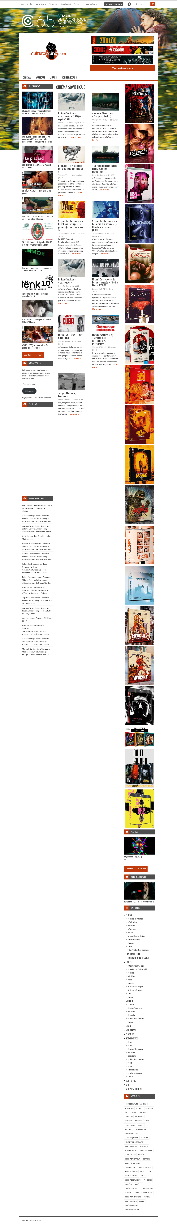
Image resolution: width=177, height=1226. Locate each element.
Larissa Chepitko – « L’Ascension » (67, 281)
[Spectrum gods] (139, 604)
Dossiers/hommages (134, 1007)
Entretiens (131, 925)
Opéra (129, 1062)
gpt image (26, 618)
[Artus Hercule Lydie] (139, 644)
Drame (142, 1201)
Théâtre (130, 1076)
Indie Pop (138, 1121)
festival (147, 1197)
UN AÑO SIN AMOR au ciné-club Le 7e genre (36, 192)
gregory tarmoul (29, 526)
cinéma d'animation (133, 1163)
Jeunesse (130, 983)
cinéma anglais (141, 1129)
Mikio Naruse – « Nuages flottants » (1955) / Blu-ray (36, 320)
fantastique (130, 1167)
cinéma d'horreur (132, 1159)
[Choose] (139, 162)
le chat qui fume (132, 1138)
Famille (141, 1125)
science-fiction (131, 1176)
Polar (129, 993)
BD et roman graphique (135, 965)
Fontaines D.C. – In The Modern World (139, 901)
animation (129, 1108)
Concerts (130, 1004)
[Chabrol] (139, 563)
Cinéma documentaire (144, 1193)
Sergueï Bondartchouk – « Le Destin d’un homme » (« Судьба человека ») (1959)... (104, 225)
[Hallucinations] (139, 242)
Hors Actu (131, 1014)
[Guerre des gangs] (139, 483)
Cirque (129, 1041)
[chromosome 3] (139, 282)
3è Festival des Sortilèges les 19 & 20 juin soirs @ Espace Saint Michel (37, 243)
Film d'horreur (131, 1171)
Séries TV (130, 946)
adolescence (130, 1150)
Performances (132, 1069)
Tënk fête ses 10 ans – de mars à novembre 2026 (35, 295)
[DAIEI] (139, 787)
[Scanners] (139, 322)
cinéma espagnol (145, 1167)
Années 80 (148, 1180)
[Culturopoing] (48, 63)
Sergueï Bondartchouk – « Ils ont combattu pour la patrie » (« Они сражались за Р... (70, 225)
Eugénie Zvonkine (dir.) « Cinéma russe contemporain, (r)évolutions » (102, 339)
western (128, 1129)
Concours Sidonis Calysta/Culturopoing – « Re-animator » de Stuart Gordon (36, 518)
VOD (127, 1085)
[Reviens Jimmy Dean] (139, 202)
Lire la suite (76, 137)
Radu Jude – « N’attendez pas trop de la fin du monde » (70, 168)
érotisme (145, 1138)
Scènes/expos (69, 77)
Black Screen (27, 505)
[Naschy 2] (139, 443)
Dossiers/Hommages (135, 918)
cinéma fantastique (133, 1197)
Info (129, 4)
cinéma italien (131, 1201)
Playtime (130, 1034)
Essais (129, 979)
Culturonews (41, 4)
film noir (129, 1117)
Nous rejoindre (115, 4)
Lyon (142, 1171)
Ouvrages (130, 1066)
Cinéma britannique (133, 1180)
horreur (146, 1159)
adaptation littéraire (134, 1142)
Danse (129, 1045)
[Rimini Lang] (139, 747)
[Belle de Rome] (139, 363)
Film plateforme (133, 954)
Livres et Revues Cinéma (136, 935)
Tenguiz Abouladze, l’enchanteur (67, 394)
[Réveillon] (139, 122)
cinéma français (131, 1205)
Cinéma (27, 77)
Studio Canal (130, 1112)
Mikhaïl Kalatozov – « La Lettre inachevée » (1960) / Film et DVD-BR (105, 282)
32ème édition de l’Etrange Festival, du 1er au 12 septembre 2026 (36, 112)
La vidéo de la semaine (135, 1018)
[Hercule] (139, 684)
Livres (53, 77)
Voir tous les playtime (136, 868)
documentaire (147, 1188)
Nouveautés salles (133, 939)
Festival (130, 932)
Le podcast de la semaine (137, 958)
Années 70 (138, 1184)
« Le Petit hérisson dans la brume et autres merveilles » (104, 168)
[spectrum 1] (139, 827)
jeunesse (128, 1121)
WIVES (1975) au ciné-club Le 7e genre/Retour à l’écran (35, 346)
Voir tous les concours (122, 68)
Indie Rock (139, 1117)
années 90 (144, 1104)
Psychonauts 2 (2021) (133, 856)
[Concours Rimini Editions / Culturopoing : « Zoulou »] (122, 40)
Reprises (130, 942)
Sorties (130, 996)
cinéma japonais (131, 1188)
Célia (24, 536)
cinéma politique (146, 1150)
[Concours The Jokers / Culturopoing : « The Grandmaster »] (122, 59)
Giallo (149, 1171)
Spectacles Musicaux (134, 1073)
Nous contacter (91, 4)
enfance (139, 1108)
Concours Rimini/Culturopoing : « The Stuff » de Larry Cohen (37, 600)
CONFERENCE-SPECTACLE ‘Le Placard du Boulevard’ (36, 166)
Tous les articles (26, 4)
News (128, 1026)
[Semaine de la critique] (88, 20)
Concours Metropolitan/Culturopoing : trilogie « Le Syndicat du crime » (35, 631)
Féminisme (143, 1112)
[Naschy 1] (139, 403)
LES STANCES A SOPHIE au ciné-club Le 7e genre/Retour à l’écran (37, 217)
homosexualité (131, 1104)
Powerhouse (130, 1155)
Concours (53, 4)
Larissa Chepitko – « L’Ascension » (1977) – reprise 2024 (69, 116)
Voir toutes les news (33, 355)
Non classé (131, 1030)
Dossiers (130, 972)
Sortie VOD (131, 1080)
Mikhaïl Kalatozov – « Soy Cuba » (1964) (70, 336)
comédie (128, 1184)
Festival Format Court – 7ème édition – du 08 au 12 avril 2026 (37, 269)
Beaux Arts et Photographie (137, 969)
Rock (147, 1121)
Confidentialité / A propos (70, 4)
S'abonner (29, 391)
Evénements (131, 929)
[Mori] (139, 724)
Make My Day (130, 1125)
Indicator (144, 1146)
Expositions (131, 1055)
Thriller (128, 1193)
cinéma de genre (131, 1133)
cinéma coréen (131, 1146)
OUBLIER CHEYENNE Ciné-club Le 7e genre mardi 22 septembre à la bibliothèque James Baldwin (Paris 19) (37, 139)
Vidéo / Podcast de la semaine (138, 949)
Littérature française (135, 989)
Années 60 (149, 1108)
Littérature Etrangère (135, 986)
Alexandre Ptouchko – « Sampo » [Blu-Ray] (102, 114)
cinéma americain (132, 1209)
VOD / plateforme (134, 1089)
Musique (40, 77)
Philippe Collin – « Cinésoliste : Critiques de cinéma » (37, 508)
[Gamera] (139, 523)
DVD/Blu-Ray (132, 922)
